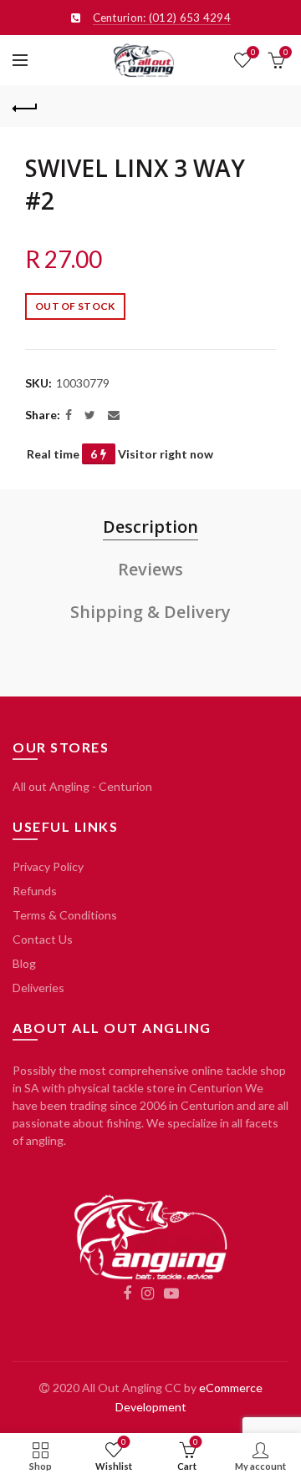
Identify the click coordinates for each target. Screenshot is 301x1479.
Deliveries (38, 987)
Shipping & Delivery (150, 611)
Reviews (150, 569)
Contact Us (43, 939)
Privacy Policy (48, 866)
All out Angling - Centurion (82, 786)
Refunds (35, 891)
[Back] (25, 106)
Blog (24, 963)
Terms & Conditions (65, 915)
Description (150, 526)
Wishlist (253, 52)
